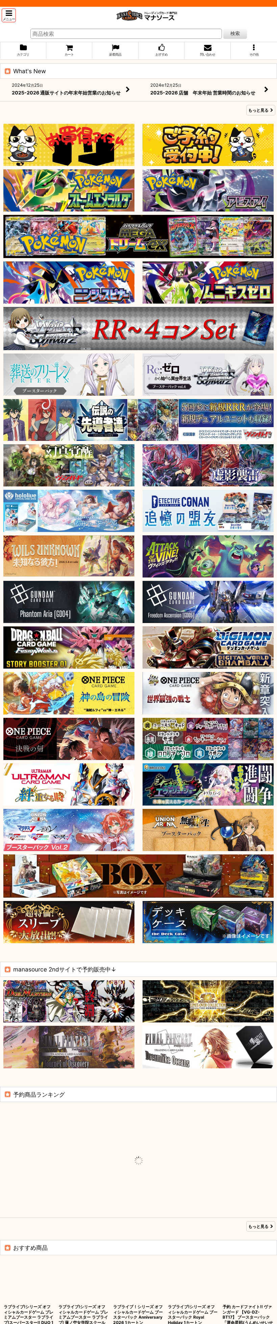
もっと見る (258, 110)
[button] (9, 15)
